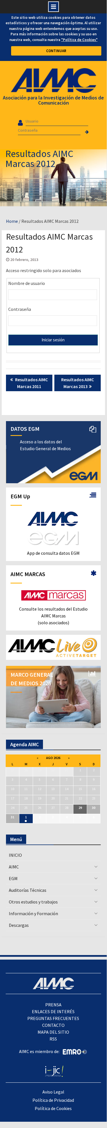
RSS (53, 1039)
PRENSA (53, 1004)
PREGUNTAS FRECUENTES (53, 1018)
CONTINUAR (56, 50)
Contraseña (19, 309)
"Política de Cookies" (79, 39)
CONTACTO (53, 1025)
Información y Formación (33, 913)
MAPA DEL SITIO (53, 1032)
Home (12, 221)
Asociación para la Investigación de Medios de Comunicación (53, 100)
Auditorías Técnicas (27, 890)
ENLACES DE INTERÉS (53, 1011)
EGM (13, 878)
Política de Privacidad (53, 1100)
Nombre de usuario (26, 283)
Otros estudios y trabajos (33, 902)
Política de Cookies (53, 1108)
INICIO (15, 855)
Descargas (19, 925)
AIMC (14, 867)
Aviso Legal (53, 1092)
